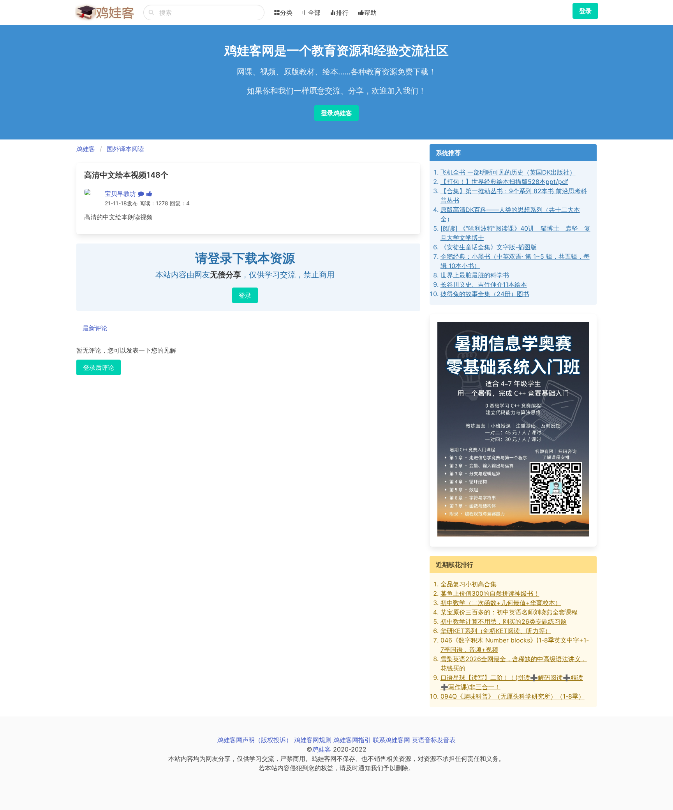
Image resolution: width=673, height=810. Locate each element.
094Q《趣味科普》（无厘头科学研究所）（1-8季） (512, 696)
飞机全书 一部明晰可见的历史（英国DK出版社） (508, 172)
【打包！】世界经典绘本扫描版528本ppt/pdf (504, 181)
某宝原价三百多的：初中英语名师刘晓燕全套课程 (509, 612)
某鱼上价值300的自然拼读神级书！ (489, 593)
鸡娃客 (85, 149)
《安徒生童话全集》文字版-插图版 (488, 247)
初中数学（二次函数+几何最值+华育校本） (500, 603)
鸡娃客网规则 (312, 740)
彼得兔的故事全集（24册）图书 (484, 294)
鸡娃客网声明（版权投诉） (254, 740)
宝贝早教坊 (120, 194)
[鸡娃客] (104, 12)
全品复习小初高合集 (468, 584)
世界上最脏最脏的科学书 (474, 275)
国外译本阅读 (125, 149)
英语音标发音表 (434, 740)
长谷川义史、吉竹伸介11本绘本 (483, 284)
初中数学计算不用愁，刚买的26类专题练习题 (503, 621)
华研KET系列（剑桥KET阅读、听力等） (495, 631)
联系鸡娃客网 (391, 740)
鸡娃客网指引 (352, 740)
